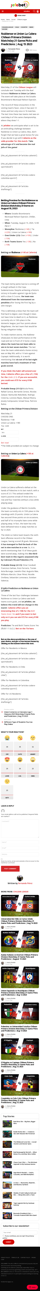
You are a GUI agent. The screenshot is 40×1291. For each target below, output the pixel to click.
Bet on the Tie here (25, 628)
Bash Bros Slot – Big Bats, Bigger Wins (24, 1122)
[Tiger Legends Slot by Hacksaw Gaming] (7, 1205)
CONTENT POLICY (25, 1257)
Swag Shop (22, 15)
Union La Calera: (10, 423)
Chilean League (26, 87)
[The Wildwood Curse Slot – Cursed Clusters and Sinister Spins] (7, 1144)
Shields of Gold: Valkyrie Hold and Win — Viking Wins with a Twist (24, 1194)
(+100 (28, 235)
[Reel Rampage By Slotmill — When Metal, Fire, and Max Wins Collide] (7, 1154)
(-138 (28, 241)
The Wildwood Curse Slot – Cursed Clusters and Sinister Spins (24, 1143)
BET (2, 429)
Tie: (5, 426)
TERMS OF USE (15, 1257)
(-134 (7, 238)
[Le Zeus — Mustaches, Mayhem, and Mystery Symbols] (7, 1185)
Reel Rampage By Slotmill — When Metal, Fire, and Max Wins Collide (25, 1153)
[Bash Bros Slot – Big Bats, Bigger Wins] (7, 1123)
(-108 (7, 244)
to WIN (3, 436)
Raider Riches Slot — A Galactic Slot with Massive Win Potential (24, 1133)
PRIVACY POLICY (5, 1257)
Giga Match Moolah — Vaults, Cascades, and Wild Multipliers (23, 1173)
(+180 (28, 232)
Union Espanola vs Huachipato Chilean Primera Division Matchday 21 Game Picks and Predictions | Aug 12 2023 (19, 992)
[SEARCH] (34, 11)
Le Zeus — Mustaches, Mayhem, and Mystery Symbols (24, 1184)
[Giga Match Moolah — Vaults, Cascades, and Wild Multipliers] (7, 1175)
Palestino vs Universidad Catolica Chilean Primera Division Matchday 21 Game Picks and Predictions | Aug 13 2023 (19, 1028)
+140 (27, 229)
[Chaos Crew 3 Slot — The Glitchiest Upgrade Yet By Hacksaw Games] (7, 1164)
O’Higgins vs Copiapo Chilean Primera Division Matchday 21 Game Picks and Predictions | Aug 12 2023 (17, 1064)
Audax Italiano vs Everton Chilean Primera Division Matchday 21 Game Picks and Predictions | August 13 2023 (19, 957)
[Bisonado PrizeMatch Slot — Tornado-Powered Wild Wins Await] (7, 1215)
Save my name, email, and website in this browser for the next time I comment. (20, 862)
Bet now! (5, 442)
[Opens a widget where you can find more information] (32, 1287)
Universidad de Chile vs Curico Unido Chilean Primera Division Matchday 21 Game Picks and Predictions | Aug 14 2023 (19, 921)
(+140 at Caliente (28, 252)
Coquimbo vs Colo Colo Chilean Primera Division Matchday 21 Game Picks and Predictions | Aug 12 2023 (18, 1100)
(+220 (7, 232)
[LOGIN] (38, 11)
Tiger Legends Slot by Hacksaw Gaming (23, 1204)
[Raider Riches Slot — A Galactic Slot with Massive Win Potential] (7, 1134)
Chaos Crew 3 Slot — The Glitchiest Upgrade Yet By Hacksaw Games (25, 1163)
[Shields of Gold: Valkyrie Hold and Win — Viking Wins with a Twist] (7, 1195)
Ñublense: (7, 419)
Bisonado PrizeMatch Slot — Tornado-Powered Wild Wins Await (25, 1214)
